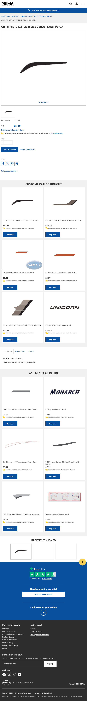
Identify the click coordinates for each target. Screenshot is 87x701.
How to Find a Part (9, 631)
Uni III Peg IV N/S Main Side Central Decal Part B (21, 220)
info (20, 352)
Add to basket (10, 149)
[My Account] (77, 4)
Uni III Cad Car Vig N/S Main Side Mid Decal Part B (22, 325)
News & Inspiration (9, 640)
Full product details (8, 171)
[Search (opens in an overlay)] (71, 4)
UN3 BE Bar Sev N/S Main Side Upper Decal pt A (21, 514)
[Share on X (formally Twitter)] (8, 164)
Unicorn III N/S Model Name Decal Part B (18, 273)
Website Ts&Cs (47, 693)
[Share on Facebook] (3, 164)
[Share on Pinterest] (12, 164)
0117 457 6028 (35, 632)
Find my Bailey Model (43, 594)
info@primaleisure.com (39, 635)
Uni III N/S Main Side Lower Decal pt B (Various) (63, 220)
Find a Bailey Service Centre (12, 634)
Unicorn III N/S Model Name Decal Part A (60, 273)
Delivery (31, 352)
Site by (77, 684)
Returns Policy (7, 642)
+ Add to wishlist (28, 149)
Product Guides (8, 637)
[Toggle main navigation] (83, 4)
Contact (5, 648)
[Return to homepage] (8, 4)
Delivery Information (10, 645)
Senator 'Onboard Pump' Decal (57, 514)
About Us (5, 628)
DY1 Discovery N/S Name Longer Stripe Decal (20, 462)
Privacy (36, 693)
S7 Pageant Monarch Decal (55, 409)
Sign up (50, 663)
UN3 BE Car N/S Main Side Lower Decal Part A (20, 409)
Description (7, 352)
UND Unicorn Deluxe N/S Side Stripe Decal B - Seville (62, 463)
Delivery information (57, 133)
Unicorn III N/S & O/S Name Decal (58, 325)
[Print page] (17, 164)
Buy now (10, 235)
